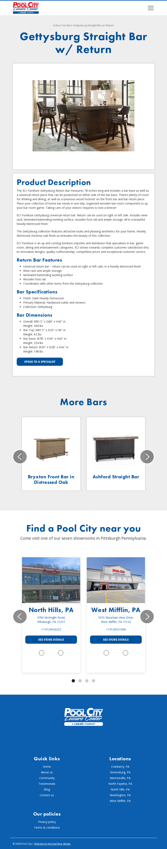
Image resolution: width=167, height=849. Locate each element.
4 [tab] (93, 680)
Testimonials (46, 784)
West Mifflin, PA (115, 610)
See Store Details (51, 639)
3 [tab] (86, 680)
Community (47, 778)
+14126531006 (116, 629)
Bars (70, 25)
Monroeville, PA (120, 778)
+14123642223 (51, 629)
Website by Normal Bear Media (52, 844)
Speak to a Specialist (39, 362)
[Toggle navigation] (150, 8)
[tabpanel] (51, 615)
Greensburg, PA (120, 772)
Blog (47, 789)
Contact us (47, 795)
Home (47, 766)
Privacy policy (47, 822)
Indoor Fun (59, 25)
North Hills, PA (51, 610)
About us (47, 772)
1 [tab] (73, 680)
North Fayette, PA (120, 784)
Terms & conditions (47, 827)
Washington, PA (120, 795)
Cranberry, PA (120, 766)
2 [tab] (80, 680)
